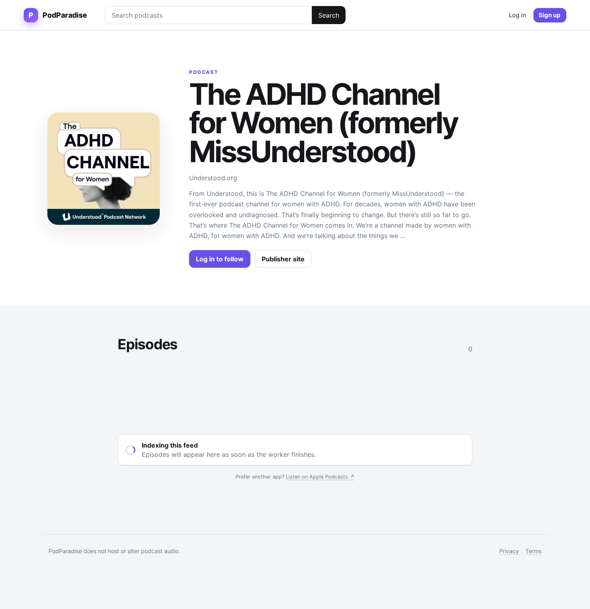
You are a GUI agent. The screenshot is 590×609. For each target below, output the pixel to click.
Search (328, 15)
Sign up (550, 15)
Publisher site (283, 259)
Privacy (509, 551)
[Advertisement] (295, 392)
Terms (533, 551)
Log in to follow (220, 259)
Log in (517, 15)
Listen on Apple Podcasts (320, 477)
